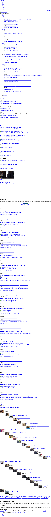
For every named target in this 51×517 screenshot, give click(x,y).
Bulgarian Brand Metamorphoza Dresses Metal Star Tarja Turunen (9, 407)
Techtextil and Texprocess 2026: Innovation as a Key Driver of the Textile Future (11, 298)
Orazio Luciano (40, 495)
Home (2, 513)
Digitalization (30, 19)
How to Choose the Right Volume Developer (10, 77)
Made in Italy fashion (35, 497)
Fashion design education (23, 19)
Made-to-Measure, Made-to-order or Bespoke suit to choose (8, 179)
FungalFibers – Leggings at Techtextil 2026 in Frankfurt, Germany (9, 387)
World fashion (37, 75)
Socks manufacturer (35, 498)
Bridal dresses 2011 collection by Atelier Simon (6, 110)
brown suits (16, 495)
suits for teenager (30, 495)
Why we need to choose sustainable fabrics (32, 423)
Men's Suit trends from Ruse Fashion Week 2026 (11, 27)
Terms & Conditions (4, 515)
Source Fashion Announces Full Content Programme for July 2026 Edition (11, 331)
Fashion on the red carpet (16, 54)
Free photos (26, 498)
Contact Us (3, 5)
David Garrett (16, 496)
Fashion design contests (11, 498)
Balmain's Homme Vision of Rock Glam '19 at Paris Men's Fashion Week (27, 437)
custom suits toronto (2, 495)
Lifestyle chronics (17, 75)
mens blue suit (7, 496)
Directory (3, 2)
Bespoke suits (44, 511)
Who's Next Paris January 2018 (34, 445)
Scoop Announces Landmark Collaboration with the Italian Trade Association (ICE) (12, 374)
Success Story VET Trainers (13, 412)
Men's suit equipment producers (41, 506)
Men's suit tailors (7, 506)
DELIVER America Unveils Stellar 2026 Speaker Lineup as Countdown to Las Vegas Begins (17, 80)
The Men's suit (3, 64)
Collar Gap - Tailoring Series (38, 480)
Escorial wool (11, 497)
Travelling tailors (11, 506)
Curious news (40, 75)
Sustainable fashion (29, 54)
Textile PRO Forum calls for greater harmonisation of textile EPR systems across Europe (12, 135)
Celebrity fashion (21, 54)
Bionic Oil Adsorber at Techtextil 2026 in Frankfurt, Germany (9, 268)
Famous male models (2, 497)
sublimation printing (26, 497)
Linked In (3, 16)
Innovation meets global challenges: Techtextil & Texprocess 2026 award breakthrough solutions (14, 288)
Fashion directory (20, 502)
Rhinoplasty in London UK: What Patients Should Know (8, 400)
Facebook (3, 14)
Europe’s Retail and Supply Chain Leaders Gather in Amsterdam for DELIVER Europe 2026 (13, 154)
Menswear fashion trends (12, 19)
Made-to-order (6, 510)
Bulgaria (4, 7)
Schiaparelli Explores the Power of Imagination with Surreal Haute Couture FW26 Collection (17, 86)
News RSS (18, 512)
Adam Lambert (6, 495)
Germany (4, 8)
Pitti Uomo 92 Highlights (46, 453)
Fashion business (3, 29)
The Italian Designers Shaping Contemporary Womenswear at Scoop (10, 354)
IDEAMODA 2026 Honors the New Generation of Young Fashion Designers (11, 367)
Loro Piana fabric (23, 495)
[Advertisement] (25, 191)
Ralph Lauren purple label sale (11, 495)
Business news (20, 75)
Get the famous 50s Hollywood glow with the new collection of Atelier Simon (11, 103)
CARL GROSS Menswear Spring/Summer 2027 (11, 21)
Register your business (25, 203)
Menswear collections (6, 19)
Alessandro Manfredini (7, 497)
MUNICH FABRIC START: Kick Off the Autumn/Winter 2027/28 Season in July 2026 (12, 235)
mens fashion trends (37, 496)
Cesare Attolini (35, 495)
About (2, 514)
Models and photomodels (25, 75)
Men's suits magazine (25, 502)
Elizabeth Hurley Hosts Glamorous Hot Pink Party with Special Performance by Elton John (13, 265)
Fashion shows (10, 75)
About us (3, 4)
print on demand (30, 497)
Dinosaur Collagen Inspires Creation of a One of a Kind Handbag (13, 41)
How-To (3, 43)
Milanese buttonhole (4, 496)
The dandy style (25, 54)
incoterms (14, 497)
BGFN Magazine (3, 1)
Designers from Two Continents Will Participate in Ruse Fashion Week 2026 (11, 404)
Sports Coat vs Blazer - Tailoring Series (27, 472)
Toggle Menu (2, 11)
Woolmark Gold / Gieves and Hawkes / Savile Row (49, 457)
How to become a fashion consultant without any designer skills (9, 164)
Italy (3, 9)
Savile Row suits (42, 496)
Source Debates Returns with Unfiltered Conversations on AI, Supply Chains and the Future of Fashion (15, 344)
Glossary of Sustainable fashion (40, 497)
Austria (4, 6)
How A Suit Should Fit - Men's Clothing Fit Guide (16, 464)
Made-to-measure (2, 510)
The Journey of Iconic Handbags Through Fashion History (8, 318)
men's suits (6, 502)
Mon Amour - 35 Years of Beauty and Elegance (11, 24)
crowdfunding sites (22, 497)
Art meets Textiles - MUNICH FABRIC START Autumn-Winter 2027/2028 (15, 34)
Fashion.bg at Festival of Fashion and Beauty (11, 429)
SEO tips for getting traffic (12, 496)
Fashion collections (6, 75)
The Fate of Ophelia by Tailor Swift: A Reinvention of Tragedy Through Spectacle (12, 308)
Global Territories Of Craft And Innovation (6, 341)
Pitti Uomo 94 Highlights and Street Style (27, 440)
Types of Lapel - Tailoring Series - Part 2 (46, 486)
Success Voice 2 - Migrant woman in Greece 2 (23, 418)
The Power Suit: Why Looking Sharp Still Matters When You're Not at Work (15, 69)
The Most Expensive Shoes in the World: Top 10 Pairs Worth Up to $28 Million (15, 56)
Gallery (2, 3)
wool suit (38, 495)
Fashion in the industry (11, 54)
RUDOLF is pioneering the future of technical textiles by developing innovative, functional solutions (14, 258)
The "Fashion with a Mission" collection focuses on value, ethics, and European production (13, 278)
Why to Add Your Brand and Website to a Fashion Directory (9, 291)
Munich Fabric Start (18, 497)
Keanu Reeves (27, 496)
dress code (26, 495)
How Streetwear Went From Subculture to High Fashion (12, 48)
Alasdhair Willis (44, 495)
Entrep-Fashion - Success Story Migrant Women (20, 415)
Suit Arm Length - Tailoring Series (35, 477)
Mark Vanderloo (19, 495)
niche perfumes (42, 498)
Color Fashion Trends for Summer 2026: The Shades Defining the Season (14, 92)
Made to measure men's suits (32, 496)
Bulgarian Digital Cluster (22, 512)
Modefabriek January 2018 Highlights (39, 448)
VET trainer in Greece (8, 410)
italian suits (47, 495)
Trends (14, 75)
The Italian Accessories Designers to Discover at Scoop (8, 364)
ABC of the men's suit (10, 510)
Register (50, 10)
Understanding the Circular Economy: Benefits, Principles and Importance (11, 377)
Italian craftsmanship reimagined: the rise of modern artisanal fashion (10, 301)
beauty (32, 495)
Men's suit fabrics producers (34, 506)
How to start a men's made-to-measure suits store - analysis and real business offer (11, 167)
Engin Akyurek (24, 496)
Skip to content (2, 0)
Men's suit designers (16, 506)
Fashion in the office (6, 54)
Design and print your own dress (21, 498)
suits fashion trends (7, 498)
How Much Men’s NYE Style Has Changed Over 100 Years (13, 461)
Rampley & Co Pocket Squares (17, 466)
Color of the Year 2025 (30, 498)
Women (2, 96)
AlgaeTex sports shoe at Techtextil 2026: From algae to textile (9, 394)
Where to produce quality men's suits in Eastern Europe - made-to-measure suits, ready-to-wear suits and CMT (16, 161)
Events (12, 75)
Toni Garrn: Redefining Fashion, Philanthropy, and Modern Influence (10, 384)
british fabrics (45, 496)
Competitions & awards (30, 75)
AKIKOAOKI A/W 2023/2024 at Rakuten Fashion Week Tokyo (18, 432)
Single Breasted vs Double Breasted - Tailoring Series (24, 469)
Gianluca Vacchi (20, 496)
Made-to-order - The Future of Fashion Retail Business (8, 169)
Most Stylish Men (5, 95)
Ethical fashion (27, 19)
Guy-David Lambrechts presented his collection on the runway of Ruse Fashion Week (12, 275)
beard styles (45, 497)
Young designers (34, 75)
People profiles (18, 19)
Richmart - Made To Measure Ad (13, 491)
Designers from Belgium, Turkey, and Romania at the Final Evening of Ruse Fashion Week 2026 (14, 285)
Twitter (3, 15)
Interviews (16, 19)
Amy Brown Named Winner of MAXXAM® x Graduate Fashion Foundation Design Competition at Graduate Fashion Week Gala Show (19, 334)
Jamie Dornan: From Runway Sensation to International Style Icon (9, 140)
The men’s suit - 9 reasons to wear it (5, 182)
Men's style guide (16, 502)
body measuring (39, 498)
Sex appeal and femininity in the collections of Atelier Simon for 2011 (10, 117)
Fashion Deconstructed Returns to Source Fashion (7, 148)
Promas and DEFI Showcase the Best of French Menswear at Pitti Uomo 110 (11, 361)
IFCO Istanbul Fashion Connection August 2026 (7, 351)
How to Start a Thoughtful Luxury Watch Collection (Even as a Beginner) (10, 127)
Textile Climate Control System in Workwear (10, 62)
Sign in (48, 10)
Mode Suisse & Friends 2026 (8, 89)
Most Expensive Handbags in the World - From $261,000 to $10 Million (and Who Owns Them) (18, 59)
